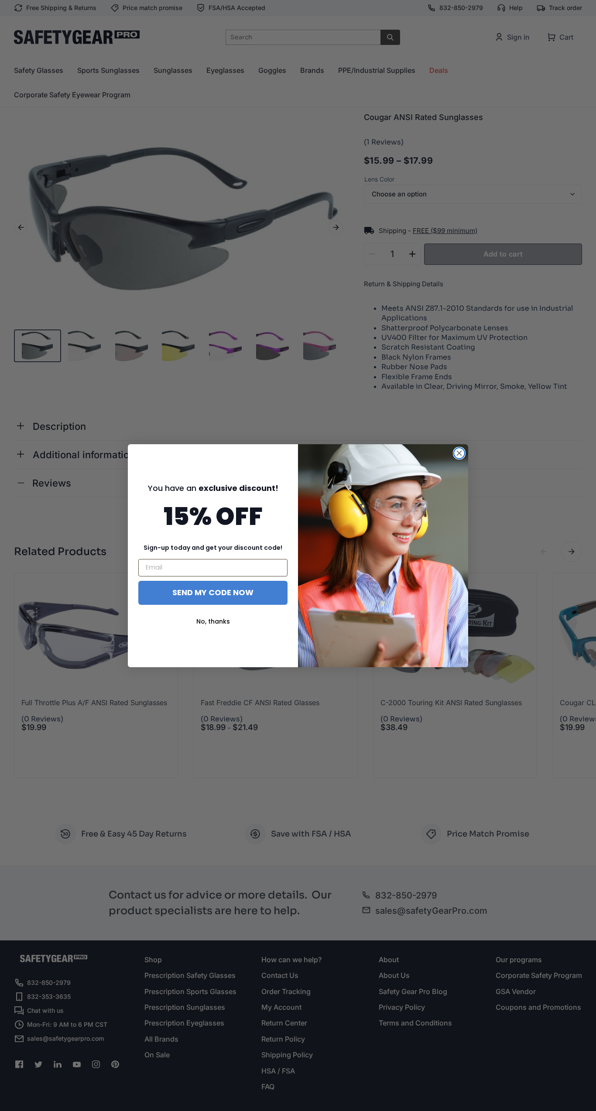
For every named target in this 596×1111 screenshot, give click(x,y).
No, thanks (213, 621)
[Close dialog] (459, 453)
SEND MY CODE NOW (212, 592)
